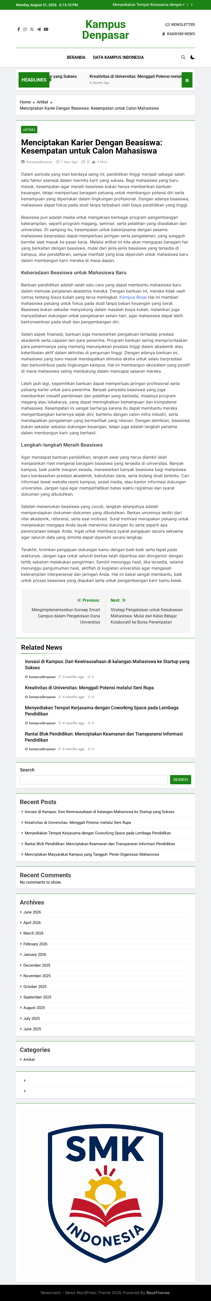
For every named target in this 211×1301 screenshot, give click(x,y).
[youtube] (46, 29)
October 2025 (34, 986)
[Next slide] (191, 5)
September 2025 (37, 997)
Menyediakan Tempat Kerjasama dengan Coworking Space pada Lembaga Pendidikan (147, 5)
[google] (39, 29)
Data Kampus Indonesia (118, 57)
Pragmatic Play (40, 1091)
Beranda (76, 57)
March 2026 (33, 933)
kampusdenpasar (40, 161)
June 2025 (32, 1029)
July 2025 (31, 1018)
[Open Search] (183, 57)
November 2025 (36, 976)
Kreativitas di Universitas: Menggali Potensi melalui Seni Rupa (129, 76)
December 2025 (36, 965)
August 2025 (34, 1007)
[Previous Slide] (183, 5)
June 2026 (32, 912)
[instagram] (25, 29)
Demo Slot (36, 1080)
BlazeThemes (158, 1292)
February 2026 (35, 944)
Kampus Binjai (133, 297)
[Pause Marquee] (187, 80)
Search (27, 769)
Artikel (29, 129)
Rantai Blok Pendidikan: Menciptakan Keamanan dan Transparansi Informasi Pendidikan (100, 844)
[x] (32, 29)
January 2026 (34, 954)
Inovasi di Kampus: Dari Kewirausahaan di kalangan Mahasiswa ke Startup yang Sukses (99, 811)
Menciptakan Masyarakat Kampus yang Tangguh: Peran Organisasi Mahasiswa (92, 854)
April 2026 (32, 922)
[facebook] (19, 29)
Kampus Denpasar (105, 29)
